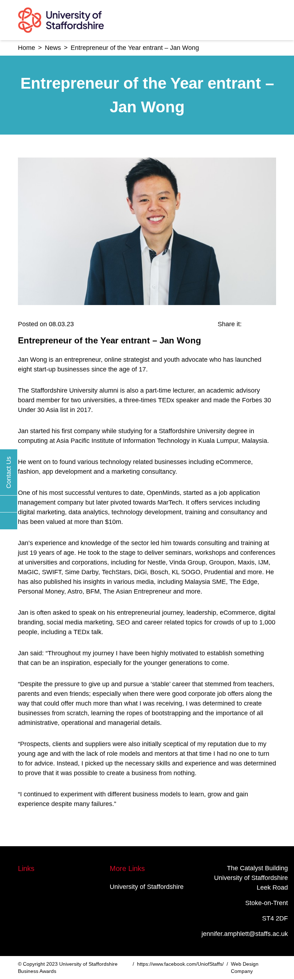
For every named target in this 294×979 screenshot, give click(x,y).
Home (26, 47)
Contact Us (8, 472)
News (53, 47)
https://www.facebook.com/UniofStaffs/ (180, 964)
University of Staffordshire (147, 886)
